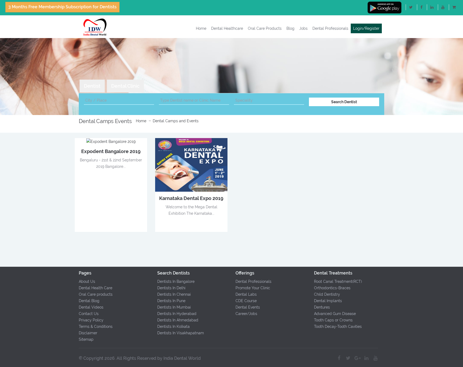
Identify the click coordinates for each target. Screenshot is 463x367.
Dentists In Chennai (174, 294)
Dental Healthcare (227, 28)
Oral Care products (96, 294)
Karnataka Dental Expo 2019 (191, 198)
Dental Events (248, 307)
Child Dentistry (327, 294)
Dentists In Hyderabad (176, 314)
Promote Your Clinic (253, 288)
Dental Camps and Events (176, 121)
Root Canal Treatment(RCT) (338, 281)
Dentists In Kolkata (173, 326)
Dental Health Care (95, 288)
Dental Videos (91, 307)
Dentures (322, 307)
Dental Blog (89, 301)
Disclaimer (88, 333)
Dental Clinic (125, 86)
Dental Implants (328, 301)
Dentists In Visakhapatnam (180, 333)
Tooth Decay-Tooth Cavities (338, 326)
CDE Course (246, 301)
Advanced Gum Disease (335, 314)
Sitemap (86, 339)
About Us (87, 281)
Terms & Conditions (96, 326)
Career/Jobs (246, 314)
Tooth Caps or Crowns (333, 320)
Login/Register (366, 28)
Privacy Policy (91, 320)
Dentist (92, 86)
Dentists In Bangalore (176, 281)
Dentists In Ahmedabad (177, 320)
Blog (290, 28)
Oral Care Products (265, 28)
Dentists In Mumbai (174, 307)
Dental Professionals (330, 28)
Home (201, 28)
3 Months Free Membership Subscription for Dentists (62, 6)
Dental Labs (246, 294)
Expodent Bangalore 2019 (111, 151)
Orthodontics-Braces (332, 288)
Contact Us (89, 314)
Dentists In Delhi (171, 288)
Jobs (303, 28)
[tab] (92, 86)
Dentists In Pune (171, 301)
